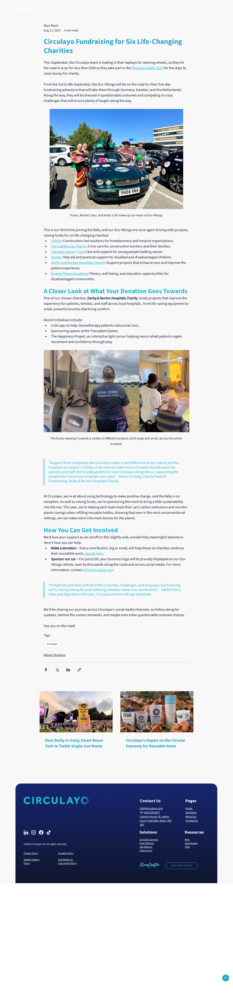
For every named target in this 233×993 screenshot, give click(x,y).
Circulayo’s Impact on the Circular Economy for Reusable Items (155, 743)
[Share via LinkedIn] (68, 670)
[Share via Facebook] (46, 670)
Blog (187, 839)
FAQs (187, 847)
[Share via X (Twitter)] (57, 670)
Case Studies (191, 843)
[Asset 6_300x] (48, 832)
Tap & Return (145, 847)
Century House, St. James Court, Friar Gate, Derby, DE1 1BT (156, 821)
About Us (190, 817)
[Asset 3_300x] (26, 832)
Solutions (191, 812)
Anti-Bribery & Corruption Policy (67, 861)
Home (188, 808)
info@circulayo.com (151, 808)
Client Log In (145, 850)
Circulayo (52, 644)
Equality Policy (66, 853)
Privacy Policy (31, 853)
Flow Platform (146, 843)
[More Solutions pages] (140, 11)
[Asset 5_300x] (33, 832)
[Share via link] (79, 670)
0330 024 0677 (152, 812)
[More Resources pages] (179, 11)
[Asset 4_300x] (41, 832)
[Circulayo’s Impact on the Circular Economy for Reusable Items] (156, 711)
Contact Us (191, 821)
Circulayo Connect (148, 839)
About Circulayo (55, 655)
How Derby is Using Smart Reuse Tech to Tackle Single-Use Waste (74, 743)
